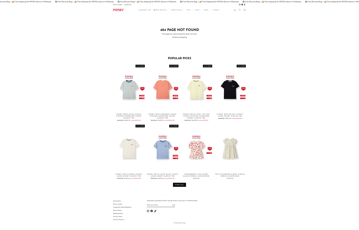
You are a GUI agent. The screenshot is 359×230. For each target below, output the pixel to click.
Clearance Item (144, 10)
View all (179, 185)
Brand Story (117, 201)
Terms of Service (118, 219)
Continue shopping (179, 37)
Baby (206, 10)
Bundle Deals (177, 10)
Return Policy (117, 210)
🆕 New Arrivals (160, 10)
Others (216, 10)
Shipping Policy (118, 213)
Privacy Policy (117, 216)
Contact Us (128, 4)
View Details (129, 110)
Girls (197, 10)
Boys (189, 10)
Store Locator (117, 4)
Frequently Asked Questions (122, 207)
